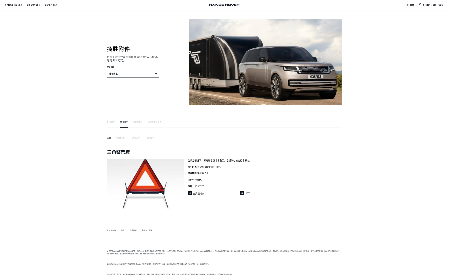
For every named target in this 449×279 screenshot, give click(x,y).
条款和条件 (111, 230)
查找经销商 (198, 193)
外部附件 (111, 122)
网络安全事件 (147, 230)
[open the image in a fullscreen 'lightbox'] (145, 184)
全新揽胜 (113, 73)
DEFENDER (51, 5)
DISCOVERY (33, 5)
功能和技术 (121, 137)
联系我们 (133, 230)
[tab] (111, 122)
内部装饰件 (151, 137)
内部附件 (124, 122)
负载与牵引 (138, 122)
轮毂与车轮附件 (154, 122)
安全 (109, 137)
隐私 (123, 230)
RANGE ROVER (13, 5)
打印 (248, 193)
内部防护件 (136, 137)
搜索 (412, 5)
